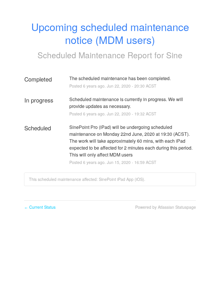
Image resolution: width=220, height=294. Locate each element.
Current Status (40, 207)
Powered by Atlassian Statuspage (165, 207)
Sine (174, 55)
